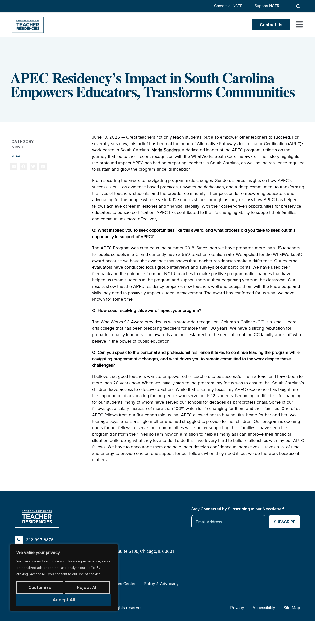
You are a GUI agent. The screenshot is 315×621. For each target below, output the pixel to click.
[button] (13, 166)
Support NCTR (267, 6)
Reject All (87, 587)
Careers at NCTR (228, 6)
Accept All (64, 599)
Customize (39, 587)
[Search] (298, 6)
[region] (64, 577)
